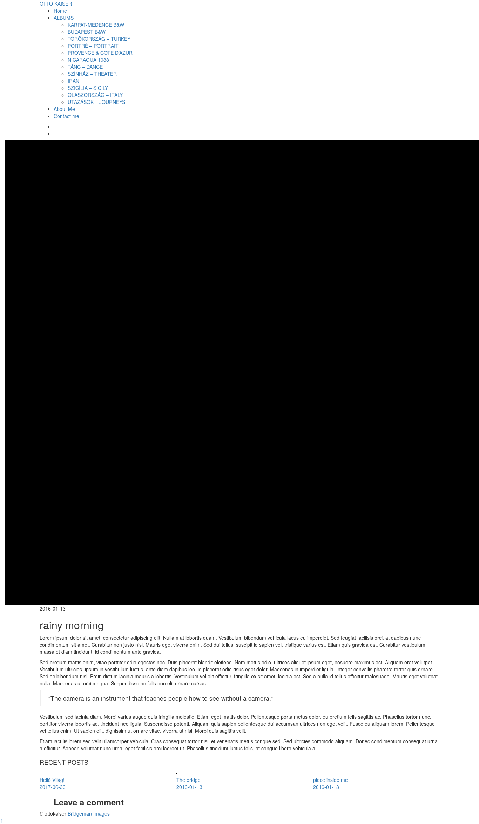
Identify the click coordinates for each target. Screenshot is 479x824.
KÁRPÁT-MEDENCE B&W (96, 24)
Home (60, 10)
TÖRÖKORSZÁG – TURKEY (99, 38)
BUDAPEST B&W (87, 31)
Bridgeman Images (89, 813)
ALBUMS (64, 17)
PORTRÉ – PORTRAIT (93, 45)
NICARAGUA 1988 (88, 59)
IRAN (73, 80)
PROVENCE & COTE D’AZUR (100, 52)
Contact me (66, 115)
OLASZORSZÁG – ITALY (95, 94)
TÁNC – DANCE (85, 66)
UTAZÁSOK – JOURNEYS (96, 101)
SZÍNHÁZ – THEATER (92, 73)
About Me (64, 108)
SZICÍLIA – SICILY (88, 87)
